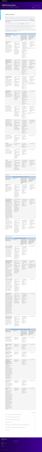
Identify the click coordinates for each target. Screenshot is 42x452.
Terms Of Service (3, 446)
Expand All (32, 412)
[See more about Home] (4, 1)
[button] (35, 414)
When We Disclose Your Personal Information (22, 20)
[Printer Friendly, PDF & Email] (36, 12)
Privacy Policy (32, 19)
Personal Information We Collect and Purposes (11, 20)
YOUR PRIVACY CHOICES (4, 443)
